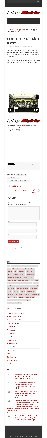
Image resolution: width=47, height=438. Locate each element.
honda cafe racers (23, 280)
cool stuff (22, 274)
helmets (26, 277)
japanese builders (26, 283)
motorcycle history (23, 285)
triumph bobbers (31, 291)
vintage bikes (19, 294)
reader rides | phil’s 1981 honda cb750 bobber (22, 191)
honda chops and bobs (14, 283)
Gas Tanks (10, 333)
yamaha (21, 297)
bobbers (10, 271)
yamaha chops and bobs (14, 302)
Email (9, 228)
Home (11, 30)
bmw (32, 269)
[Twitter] (26, 5)
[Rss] (21, 5)
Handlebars (10, 340)
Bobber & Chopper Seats (15, 313)
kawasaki (36, 283)
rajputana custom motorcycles (18, 180)
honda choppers (34, 280)
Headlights (10, 343)
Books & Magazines (13, 316)
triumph (23, 291)
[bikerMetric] (23, 12)
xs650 (27, 294)
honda (31, 277)
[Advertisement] (23, 79)
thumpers (16, 291)
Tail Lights (10, 357)
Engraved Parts (12, 323)
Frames (9, 330)
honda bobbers (12, 280)
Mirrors (9, 350)
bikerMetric (23, 436)
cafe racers (21, 271)
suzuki (9, 291)
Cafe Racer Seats (12, 320)
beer (9, 269)
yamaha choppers (25, 300)
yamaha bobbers (29, 297)
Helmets (9, 347)
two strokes (11, 294)
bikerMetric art (16, 269)
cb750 (32, 271)
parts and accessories (22, 288)
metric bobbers (12, 285)
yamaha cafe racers (13, 300)
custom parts (30, 274)
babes (18, 266)
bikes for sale (25, 269)
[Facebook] (23, 5)
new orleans (11, 288)
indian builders (21, 174)
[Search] (38, 1)
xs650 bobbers (35, 294)
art (8, 266)
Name (9, 221)
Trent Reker (17, 46)
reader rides (33, 288)
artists (13, 266)
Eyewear (10, 327)
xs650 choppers (12, 297)
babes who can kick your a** (29, 266)
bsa (15, 271)
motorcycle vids (13, 177)
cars (28, 271)
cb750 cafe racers (13, 274)
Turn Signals (11, 360)
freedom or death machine (15, 277)
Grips (8, 337)
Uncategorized (19, 30)
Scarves (9, 354)
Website (10, 234)
